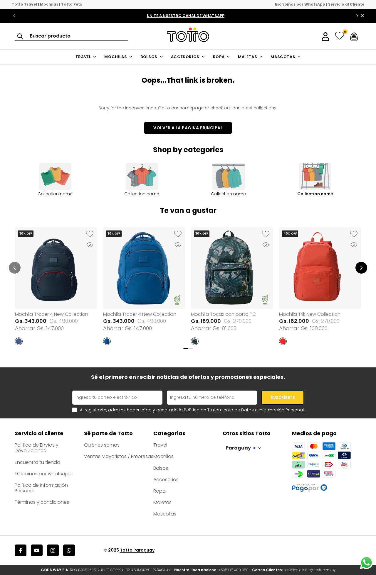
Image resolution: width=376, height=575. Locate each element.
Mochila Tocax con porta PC (223, 314)
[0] (339, 36)
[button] (89, 234)
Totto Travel (24, 4)
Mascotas (164, 513)
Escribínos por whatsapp (43, 473)
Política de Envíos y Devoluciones (36, 448)
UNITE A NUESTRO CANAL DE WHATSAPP (185, 15)
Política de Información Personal (41, 488)
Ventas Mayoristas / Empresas (118, 456)
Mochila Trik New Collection (309, 314)
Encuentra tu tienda (37, 462)
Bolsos (160, 468)
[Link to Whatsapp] (366, 562)
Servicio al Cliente (346, 4)
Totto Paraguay (137, 550)
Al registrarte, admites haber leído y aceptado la (192, 410)
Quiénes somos (102, 445)
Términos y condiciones (42, 502)
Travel (160, 445)
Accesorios (166, 479)
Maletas (162, 502)
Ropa (159, 491)
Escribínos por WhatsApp (300, 4)
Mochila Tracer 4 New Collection (51, 314)
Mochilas (49, 4)
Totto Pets (71, 4)
